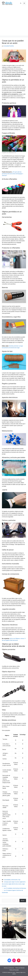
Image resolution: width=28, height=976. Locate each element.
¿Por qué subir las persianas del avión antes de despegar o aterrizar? (12, 173)
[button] (20, 3)
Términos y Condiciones (9, 967)
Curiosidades (7, 879)
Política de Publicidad (19, 967)
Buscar (22, 900)
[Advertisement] (14, 21)
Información (14, 879)
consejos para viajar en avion (11, 882)
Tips (19, 879)
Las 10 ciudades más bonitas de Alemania (15, 888)
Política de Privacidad (14, 970)
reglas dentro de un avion (14, 884)
